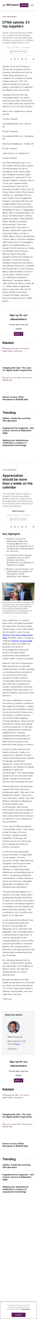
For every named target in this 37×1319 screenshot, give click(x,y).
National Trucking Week (21, 641)
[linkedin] (15, 59)
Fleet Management (9, 16)
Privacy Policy (25, 1309)
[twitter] (18, 59)
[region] (18, 1310)
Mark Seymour (18, 511)
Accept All (18, 1315)
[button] (4, 5)
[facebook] (11, 59)
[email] (26, 59)
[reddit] (22, 59)
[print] (33, 59)
